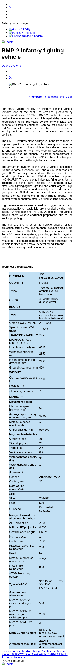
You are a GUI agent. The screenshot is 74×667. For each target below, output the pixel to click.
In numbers (35, 96)
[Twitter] (10, 7)
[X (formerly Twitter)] (10, 78)
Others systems (12, 65)
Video (68, 96)
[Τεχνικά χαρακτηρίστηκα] (42, 96)
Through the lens (53, 96)
